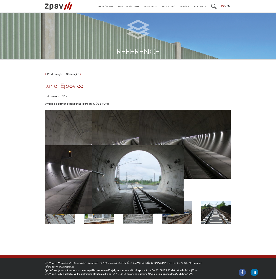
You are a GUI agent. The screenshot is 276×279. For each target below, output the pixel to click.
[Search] (214, 6)
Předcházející (54, 74)
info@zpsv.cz (52, 266)
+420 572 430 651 (182, 263)
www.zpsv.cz (67, 266)
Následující (72, 74)
